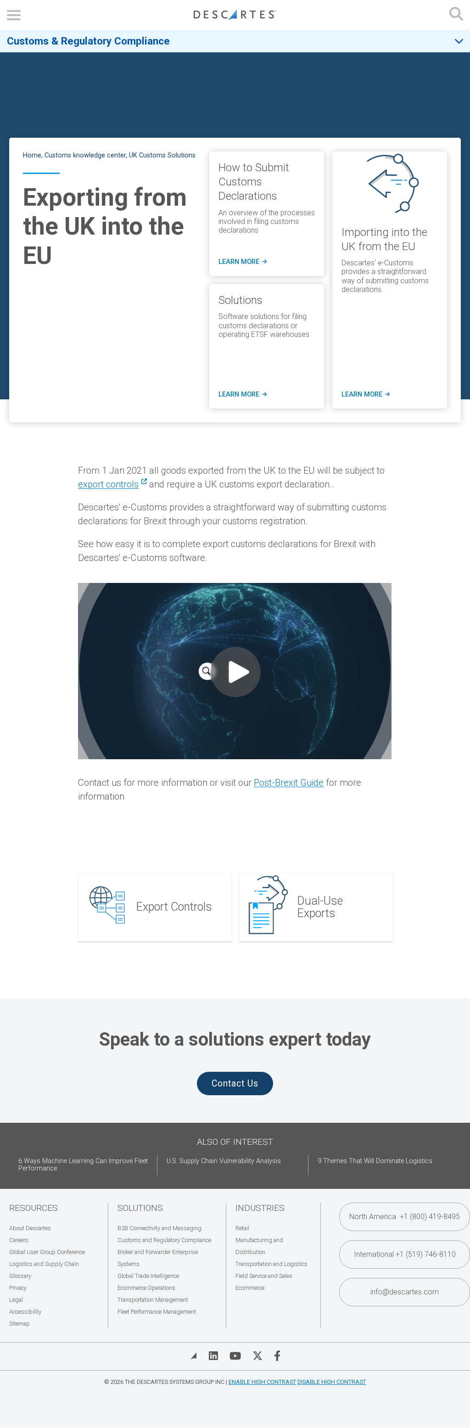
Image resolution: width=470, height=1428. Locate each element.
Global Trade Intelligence (148, 1275)
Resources (33, 1208)
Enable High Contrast (262, 1381)
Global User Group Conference (47, 1252)
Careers (18, 1240)
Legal (16, 1299)
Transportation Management (153, 1299)
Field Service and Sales (263, 1275)
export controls (108, 484)
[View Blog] (193, 1356)
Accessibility (25, 1311)
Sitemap (19, 1323)
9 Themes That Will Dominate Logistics (375, 1161)
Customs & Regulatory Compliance (88, 41)
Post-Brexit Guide (289, 782)
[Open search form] (456, 15)
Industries (260, 1208)
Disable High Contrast (331, 1381)
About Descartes (30, 1228)
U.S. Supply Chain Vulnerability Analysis (224, 1161)
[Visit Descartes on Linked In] (213, 1356)
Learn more (242, 262)
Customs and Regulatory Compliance (164, 1240)
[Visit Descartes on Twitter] (257, 1356)
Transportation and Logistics (271, 1263)
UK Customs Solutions (162, 155)
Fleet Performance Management (157, 1311)
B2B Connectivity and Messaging (159, 1228)
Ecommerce (249, 1287)
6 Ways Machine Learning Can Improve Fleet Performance (83, 1164)
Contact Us (235, 1083)
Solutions (140, 1208)
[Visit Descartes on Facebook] (277, 1356)
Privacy (18, 1287)
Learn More (242, 394)
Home (32, 155)
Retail (242, 1228)
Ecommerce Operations (146, 1287)
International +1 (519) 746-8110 (405, 1254)
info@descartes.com (404, 1292)
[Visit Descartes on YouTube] (235, 1356)
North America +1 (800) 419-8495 (404, 1216)
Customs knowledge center (85, 155)
